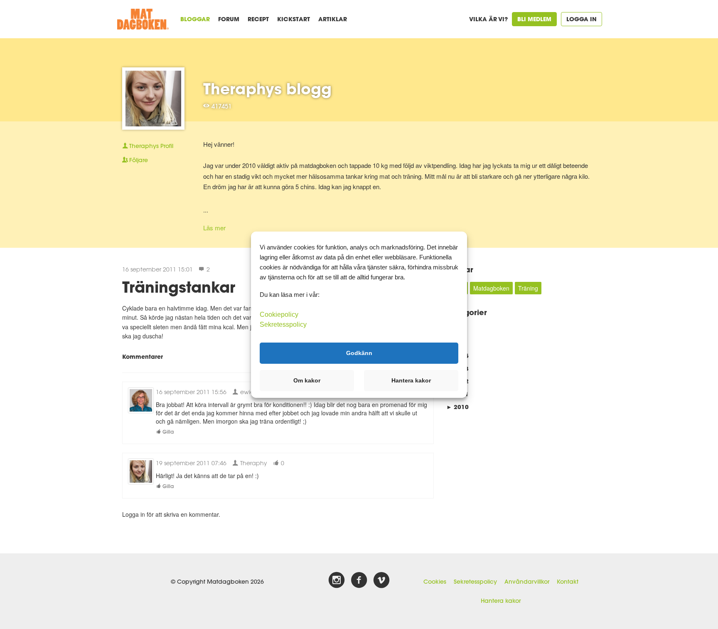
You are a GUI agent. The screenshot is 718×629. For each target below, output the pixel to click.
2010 (457, 407)
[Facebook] (359, 580)
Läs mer (214, 227)
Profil (151, 146)
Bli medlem (534, 19)
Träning (528, 288)
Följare (138, 160)
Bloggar (195, 19)
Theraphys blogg (267, 89)
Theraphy (253, 462)
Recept (258, 19)
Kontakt (567, 581)
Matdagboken (491, 288)
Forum (228, 19)
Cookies (434, 581)
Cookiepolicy (279, 314)
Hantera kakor (501, 600)
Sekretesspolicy (475, 581)
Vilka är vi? (488, 19)
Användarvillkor (526, 581)
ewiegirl (250, 391)
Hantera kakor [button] (411, 380)
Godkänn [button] (359, 353)
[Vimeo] (381, 580)
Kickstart (293, 19)
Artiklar (332, 19)
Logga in (581, 19)
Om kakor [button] (306, 380)
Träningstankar (178, 287)
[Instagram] (336, 580)
